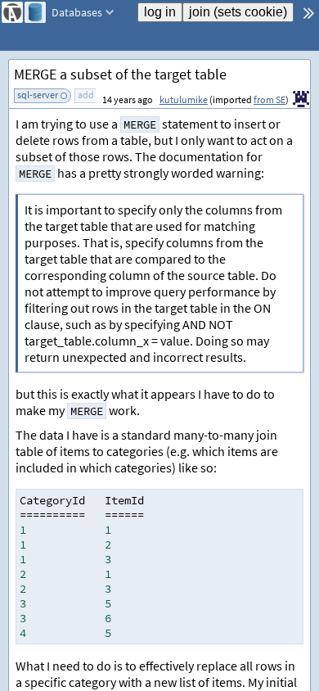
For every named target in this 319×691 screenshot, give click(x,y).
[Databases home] (35, 12)
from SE (269, 99)
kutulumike (184, 99)
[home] (12, 12)
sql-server (37, 94)
